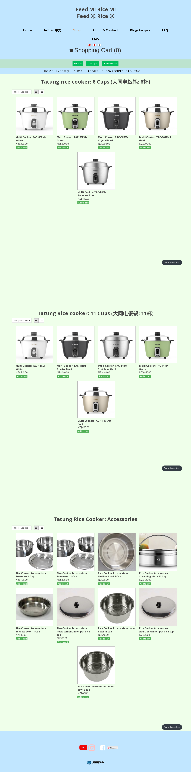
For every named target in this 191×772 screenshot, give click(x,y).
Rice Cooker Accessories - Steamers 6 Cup (31, 575)
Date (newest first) (21, 91)
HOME (50, 71)
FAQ (165, 30)
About (95, 71)
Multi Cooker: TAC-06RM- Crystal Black (113, 139)
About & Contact (105, 30)
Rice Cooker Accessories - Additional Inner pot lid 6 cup (156, 630)
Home (27, 30)
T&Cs (95, 39)
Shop (77, 30)
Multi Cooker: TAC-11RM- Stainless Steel (113, 367)
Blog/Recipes (140, 30)
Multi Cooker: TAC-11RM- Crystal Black (72, 367)
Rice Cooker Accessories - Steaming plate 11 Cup (154, 575)
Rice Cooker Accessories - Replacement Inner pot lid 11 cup (74, 631)
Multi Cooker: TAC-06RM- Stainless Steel (92, 193)
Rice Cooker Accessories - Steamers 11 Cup (72, 575)
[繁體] (99, 45)
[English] (89, 45)
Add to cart (21, 147)
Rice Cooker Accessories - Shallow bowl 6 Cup (113, 575)
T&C (137, 71)
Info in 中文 (52, 30)
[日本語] (94, 45)
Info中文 (63, 71)
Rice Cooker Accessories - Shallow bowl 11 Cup (31, 630)
